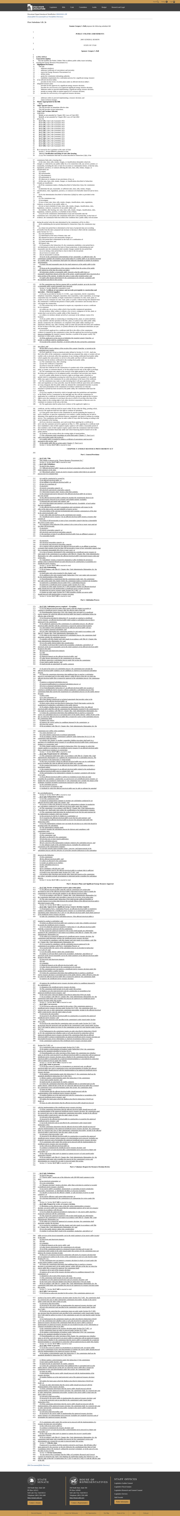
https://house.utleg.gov (77, 1498)
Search (155, 1)
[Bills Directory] (57, 17)
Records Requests (36, 1513)
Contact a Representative (79, 1503)
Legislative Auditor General (123, 1483)
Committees (83, 7)
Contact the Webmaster (71, 1513)
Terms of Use (121, 1513)
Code (72, 7)
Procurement (53, 1513)
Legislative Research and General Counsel (128, 1490)
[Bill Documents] (38, 17)
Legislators (53, 7)
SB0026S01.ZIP (61, 14)
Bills (63, 7)
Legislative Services (121, 1494)
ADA (134, 1513)
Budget (104, 7)
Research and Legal (118, 7)
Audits (94, 7)
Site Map (106, 1513)
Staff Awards (118, 1497)
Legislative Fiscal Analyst (122, 1487)
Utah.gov (146, 1513)
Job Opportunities (91, 1513)
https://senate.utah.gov (35, 1498)
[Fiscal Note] (48, 17)
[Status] (30, 17)
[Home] (36, 7)
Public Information (122, 1502)
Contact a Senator (35, 1503)
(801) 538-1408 (40, 1495)
